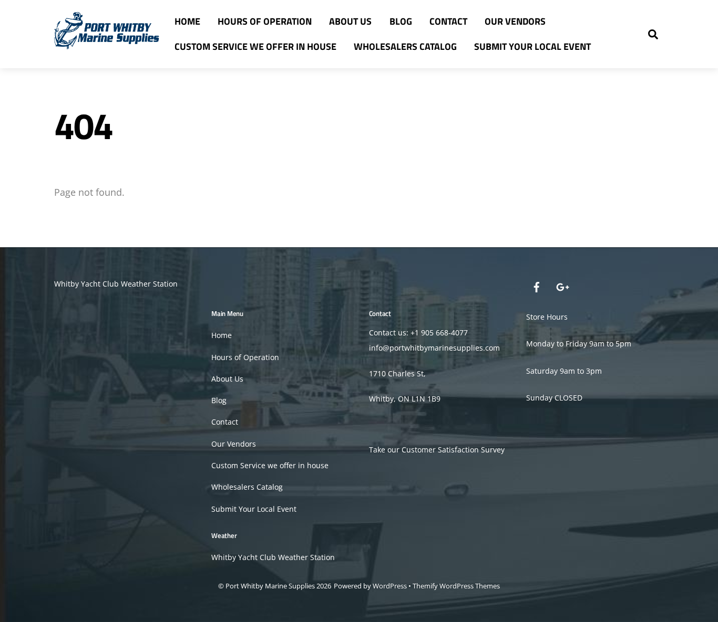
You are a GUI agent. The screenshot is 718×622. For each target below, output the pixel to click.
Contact (448, 21)
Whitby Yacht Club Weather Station (116, 284)
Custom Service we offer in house (255, 46)
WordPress (390, 586)
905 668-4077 (444, 333)
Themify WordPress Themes (456, 586)
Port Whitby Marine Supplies (270, 586)
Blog (400, 21)
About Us (350, 21)
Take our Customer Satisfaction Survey (437, 450)
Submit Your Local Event (532, 46)
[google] (561, 286)
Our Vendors (515, 21)
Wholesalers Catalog (405, 46)
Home (187, 21)
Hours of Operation (265, 21)
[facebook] (536, 286)
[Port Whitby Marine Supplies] (106, 43)
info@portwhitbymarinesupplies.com (434, 348)
